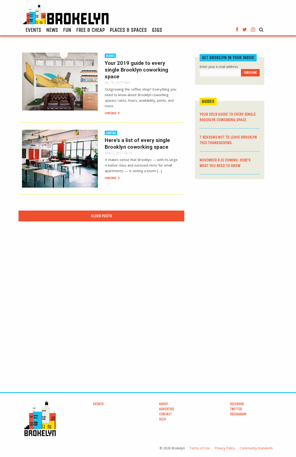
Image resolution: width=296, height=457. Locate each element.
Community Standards (256, 448)
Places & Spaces (128, 30)
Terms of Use (199, 448)
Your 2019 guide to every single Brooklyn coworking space (136, 69)
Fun (67, 30)
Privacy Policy (225, 448)
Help (162, 419)
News (52, 30)
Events (33, 30)
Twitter (236, 409)
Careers (111, 133)
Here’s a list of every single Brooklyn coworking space (137, 143)
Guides (110, 55)
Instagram (238, 414)
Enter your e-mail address (219, 66)
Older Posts (101, 215)
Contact (165, 414)
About (163, 404)
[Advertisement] (229, 218)
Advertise (166, 409)
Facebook (237, 404)
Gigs (157, 30)
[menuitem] (33, 29)
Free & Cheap (90, 30)
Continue (111, 113)
